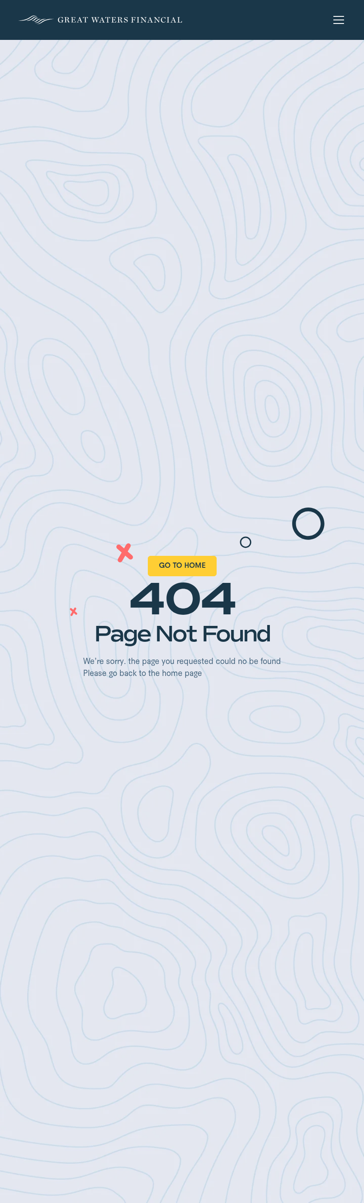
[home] (100, 20)
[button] (337, 20)
